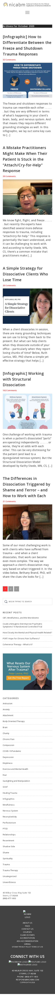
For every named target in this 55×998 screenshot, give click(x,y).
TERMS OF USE (37, 947)
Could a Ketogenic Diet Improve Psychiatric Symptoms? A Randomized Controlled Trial (22, 625)
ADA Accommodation (27, 941)
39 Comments (9, 176)
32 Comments (9, 59)
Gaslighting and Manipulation (16, 781)
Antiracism (7, 703)
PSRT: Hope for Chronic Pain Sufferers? (21, 638)
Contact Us (27, 929)
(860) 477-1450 (9, 898)
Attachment (8, 715)
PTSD (5, 828)
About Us (27, 922)
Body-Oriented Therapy (13, 721)
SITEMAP (15, 947)
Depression (8, 757)
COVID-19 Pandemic (12, 751)
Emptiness (8, 763)
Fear (5, 775)
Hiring (27, 944)
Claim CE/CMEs (27, 935)
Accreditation (27, 938)
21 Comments (9, 501)
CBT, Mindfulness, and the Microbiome (21, 617)
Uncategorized (9, 876)
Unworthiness (9, 882)
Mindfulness (9, 804)
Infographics (9, 798)
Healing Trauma (10, 793)
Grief (5, 786)
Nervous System (10, 810)
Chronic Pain (9, 739)
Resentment (8, 840)
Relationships (9, 834)
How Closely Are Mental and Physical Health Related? (27, 632)
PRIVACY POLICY (25, 947)
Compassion (8, 745)
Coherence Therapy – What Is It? (18, 644)
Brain (5, 727)
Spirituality (8, 858)
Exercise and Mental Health (15, 769)
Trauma (6, 864)
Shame (6, 852)
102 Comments (10, 390)
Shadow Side (9, 846)
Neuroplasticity (10, 816)
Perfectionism (9, 822)
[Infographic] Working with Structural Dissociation (23, 379)
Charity (6, 733)
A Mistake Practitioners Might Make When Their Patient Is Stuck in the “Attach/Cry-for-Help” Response (25, 159)
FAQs (27, 926)
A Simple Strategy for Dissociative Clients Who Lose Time (25, 274)
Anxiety (6, 709)
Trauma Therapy (10, 870)
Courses (27, 932)
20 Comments (9, 285)
